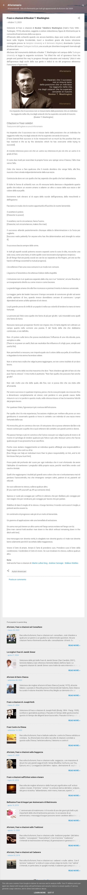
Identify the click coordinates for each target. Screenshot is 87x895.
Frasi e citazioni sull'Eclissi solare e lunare (25, 777)
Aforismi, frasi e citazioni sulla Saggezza (25, 752)
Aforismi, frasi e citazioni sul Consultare (24, 627)
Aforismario (14, 5)
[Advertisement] (43, 597)
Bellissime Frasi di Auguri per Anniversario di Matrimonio (32, 802)
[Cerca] (83, 6)
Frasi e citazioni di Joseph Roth (20, 702)
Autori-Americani (19, 571)
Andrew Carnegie (56, 563)
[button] (79, 18)
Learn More (40, 893)
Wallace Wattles (71, 563)
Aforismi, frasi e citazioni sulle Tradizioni (25, 827)
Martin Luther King (39, 563)
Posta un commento (17, 579)
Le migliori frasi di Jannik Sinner (21, 652)
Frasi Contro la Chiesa (16, 727)
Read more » (74, 645)
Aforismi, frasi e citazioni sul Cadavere (24, 852)
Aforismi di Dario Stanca (17, 677)
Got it (51, 893)
